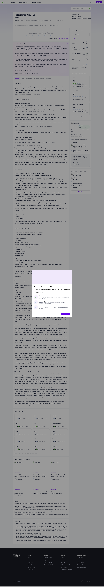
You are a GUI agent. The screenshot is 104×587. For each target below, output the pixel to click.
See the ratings (65, 314)
